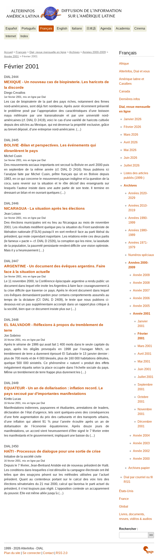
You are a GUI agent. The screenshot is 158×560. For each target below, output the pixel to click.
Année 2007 (141, 290)
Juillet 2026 (132, 165)
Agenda (105, 28)
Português (29, 28)
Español (11, 28)
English (62, 28)
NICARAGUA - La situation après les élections (44, 208)
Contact (48, 553)
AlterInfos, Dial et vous (134, 71)
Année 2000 (141, 458)
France (124, 498)
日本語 (91, 28)
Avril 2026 (131, 142)
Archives (74, 52)
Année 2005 (141, 305)
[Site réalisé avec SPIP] (148, 550)
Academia (123, 28)
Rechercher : (128, 528)
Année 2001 (11, 56)
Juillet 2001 (145, 376)
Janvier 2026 (132, 119)
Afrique (124, 63)
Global (123, 506)
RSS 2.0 (61, 553)
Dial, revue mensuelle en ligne (47, 52)
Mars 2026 (131, 134)
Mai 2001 (144, 361)
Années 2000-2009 (94, 52)
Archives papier (139, 468)
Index (24, 36)
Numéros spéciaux (141, 255)
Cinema (139, 28)
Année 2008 (141, 282)
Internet (11, 36)
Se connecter (32, 553)
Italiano (77, 28)
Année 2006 (141, 298)
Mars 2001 (145, 346)
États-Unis (126, 491)
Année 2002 (141, 451)
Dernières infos (129, 99)
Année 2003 (141, 443)
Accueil (8, 52)
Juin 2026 (130, 157)
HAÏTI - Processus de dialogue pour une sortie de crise (52, 451)
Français (46, 28)
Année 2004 (141, 435)
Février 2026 (132, 126)
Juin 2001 (144, 369)
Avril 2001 (144, 353)
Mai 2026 (130, 150)
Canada (124, 91)
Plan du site (12, 553)
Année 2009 (141, 275)
